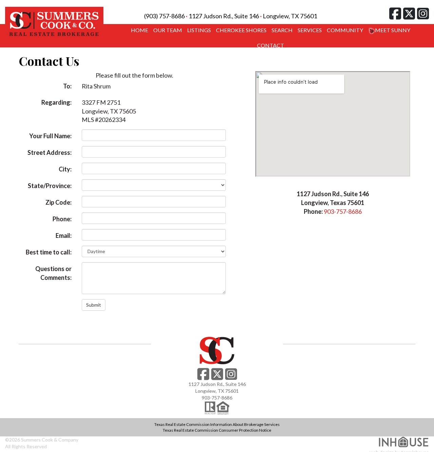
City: (65, 169)
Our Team (167, 30)
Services (310, 30)
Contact (270, 45)
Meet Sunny (392, 30)
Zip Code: (58, 202)
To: (67, 86)
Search (282, 30)
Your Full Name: (50, 136)
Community (345, 30)
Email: (64, 235)
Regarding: (56, 102)
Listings (199, 30)
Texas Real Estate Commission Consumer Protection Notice (217, 430)
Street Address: (49, 152)
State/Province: (50, 185)
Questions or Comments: (53, 273)
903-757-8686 (343, 211)
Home (139, 30)
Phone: (62, 219)
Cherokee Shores (241, 30)
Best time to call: (49, 252)
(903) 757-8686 (164, 16)
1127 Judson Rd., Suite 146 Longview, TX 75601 (253, 16)
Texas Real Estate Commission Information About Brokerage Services (217, 424)
